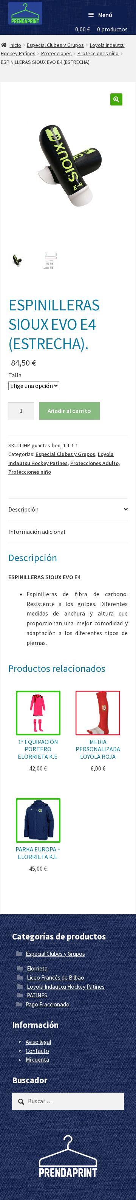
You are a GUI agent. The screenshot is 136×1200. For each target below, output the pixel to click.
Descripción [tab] (23, 509)
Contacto (37, 1050)
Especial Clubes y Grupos (55, 45)
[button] (116, 99)
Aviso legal (38, 1041)
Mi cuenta (37, 1059)
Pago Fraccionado (48, 1004)
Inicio (15, 45)
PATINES (37, 995)
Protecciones (56, 53)
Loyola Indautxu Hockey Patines (66, 986)
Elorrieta (37, 968)
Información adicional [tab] (36, 531)
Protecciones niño (98, 53)
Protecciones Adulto (94, 463)
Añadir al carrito (69, 410)
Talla (15, 375)
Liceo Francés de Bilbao (55, 977)
